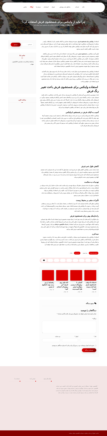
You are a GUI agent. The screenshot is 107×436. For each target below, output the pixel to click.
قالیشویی (15, 384)
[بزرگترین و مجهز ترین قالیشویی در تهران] (93, 7)
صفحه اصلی (46, 384)
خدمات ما (46, 386)
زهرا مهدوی (85, 253)
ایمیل (76, 336)
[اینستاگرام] (96, 397)
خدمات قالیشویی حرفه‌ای (61, 224)
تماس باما (46, 391)
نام (95, 336)
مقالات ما (46, 389)
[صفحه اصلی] (72, 25)
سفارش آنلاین (45, 394)
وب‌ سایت (57, 336)
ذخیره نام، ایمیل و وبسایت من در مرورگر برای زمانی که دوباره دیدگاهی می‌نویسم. (73, 345)
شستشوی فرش (82, 53)
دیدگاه (94, 318)
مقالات (71, 253)
